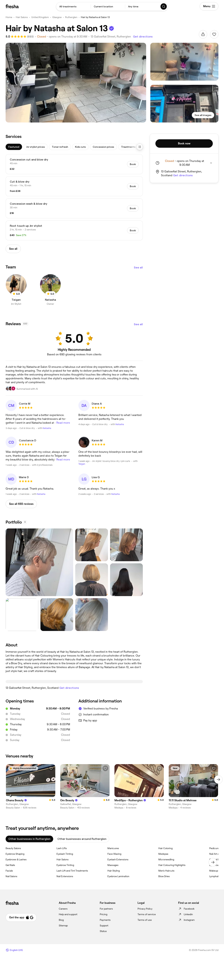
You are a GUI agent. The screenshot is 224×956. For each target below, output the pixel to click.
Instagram (189, 920)
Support (104, 925)
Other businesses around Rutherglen (81, 838)
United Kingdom (40, 17)
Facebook (189, 908)
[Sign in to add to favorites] (214, 34)
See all (138, 267)
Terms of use (145, 920)
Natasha (47, 428)
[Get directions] (74, 681)
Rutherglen (71, 17)
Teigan (81, 464)
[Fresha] (12, 6)
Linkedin (188, 914)
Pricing (103, 914)
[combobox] (73, 6)
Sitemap (63, 925)
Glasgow (57, 17)
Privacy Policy (145, 908)
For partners (106, 908)
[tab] (14, 147)
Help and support (68, 914)
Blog (61, 920)
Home (9, 17)
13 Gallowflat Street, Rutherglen (111, 36)
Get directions (143, 36)
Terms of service (147, 914)
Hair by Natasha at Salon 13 (95, 17)
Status (103, 931)
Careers (63, 908)
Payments (105, 920)
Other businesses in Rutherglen (29, 838)
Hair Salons (22, 17)
